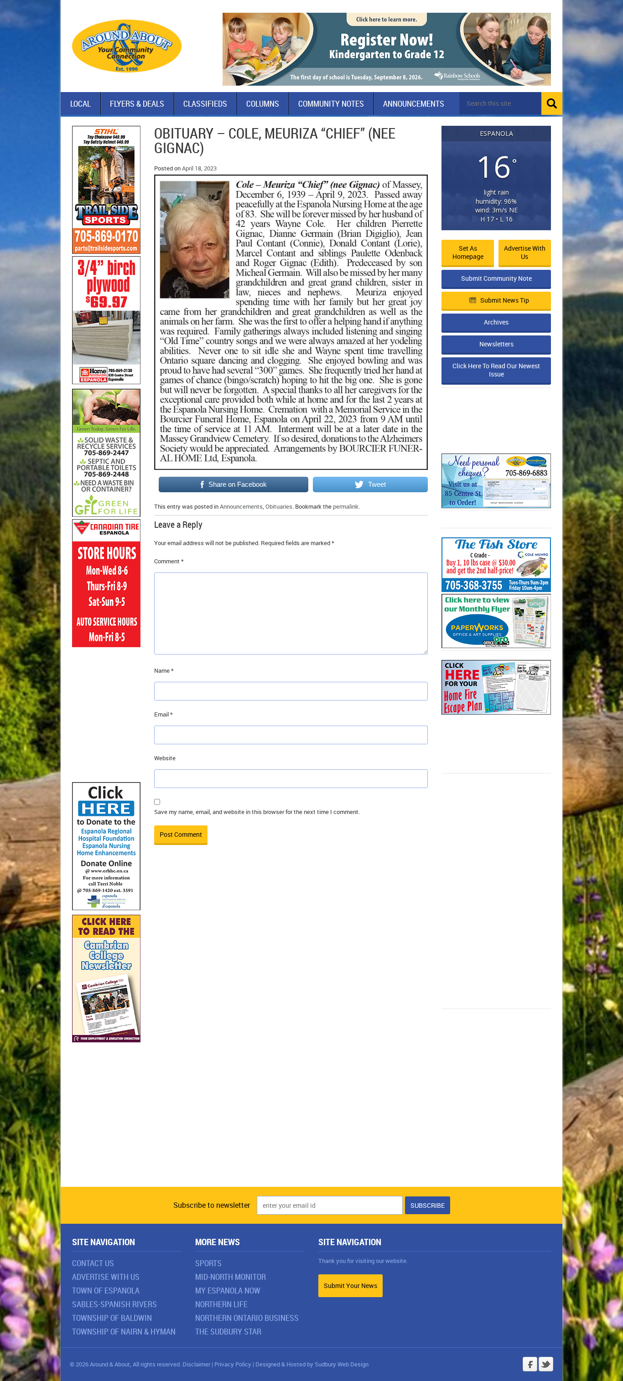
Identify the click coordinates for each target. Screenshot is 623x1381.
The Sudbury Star (228, 1331)
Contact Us (93, 1262)
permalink (345, 506)
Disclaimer (196, 1364)
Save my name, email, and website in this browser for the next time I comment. (257, 812)
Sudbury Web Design (342, 1364)
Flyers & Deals (137, 103)
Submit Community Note (496, 278)
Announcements (413, 103)
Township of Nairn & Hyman (124, 1331)
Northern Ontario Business (247, 1317)
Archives (496, 322)
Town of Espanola (106, 1290)
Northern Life (221, 1304)
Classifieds (205, 103)
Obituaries (278, 506)
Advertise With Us (106, 1276)
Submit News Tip (504, 300)
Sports (208, 1262)
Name (164, 670)
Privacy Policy (232, 1364)
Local (80, 103)
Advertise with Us (524, 252)
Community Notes (331, 103)
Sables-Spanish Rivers (114, 1304)
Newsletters (496, 344)
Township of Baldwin (112, 1317)
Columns (262, 103)
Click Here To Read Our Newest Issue (496, 369)
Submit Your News (350, 1285)
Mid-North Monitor (230, 1276)
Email (163, 714)
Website (165, 758)
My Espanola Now (227, 1290)
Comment (169, 561)
